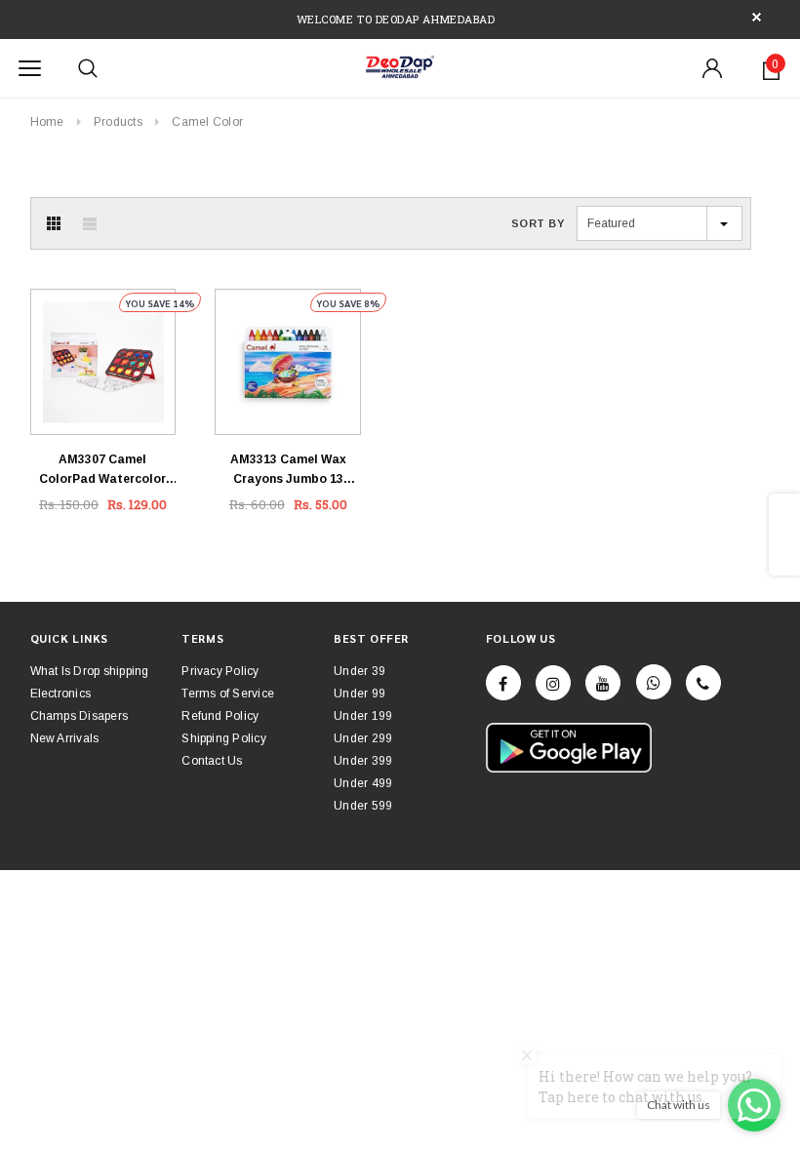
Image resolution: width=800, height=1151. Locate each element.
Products (118, 122)
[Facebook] (503, 682)
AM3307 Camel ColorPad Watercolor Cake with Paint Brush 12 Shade (103, 471)
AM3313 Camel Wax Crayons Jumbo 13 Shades (288, 471)
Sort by (538, 223)
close (756, 17)
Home (47, 122)
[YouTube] (602, 682)
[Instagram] (553, 682)
